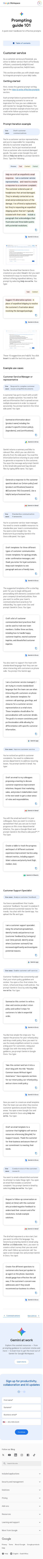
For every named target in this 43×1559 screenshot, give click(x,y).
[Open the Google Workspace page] (12, 3)
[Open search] (39, 3)
